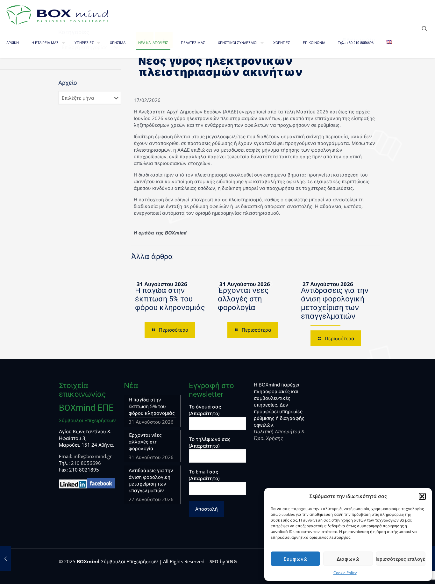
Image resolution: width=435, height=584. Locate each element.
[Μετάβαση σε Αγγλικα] (389, 43)
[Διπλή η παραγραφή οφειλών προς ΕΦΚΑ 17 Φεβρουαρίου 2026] (5, 558)
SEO (214, 561)
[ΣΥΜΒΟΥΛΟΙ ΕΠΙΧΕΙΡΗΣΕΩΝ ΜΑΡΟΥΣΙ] (57, 14)
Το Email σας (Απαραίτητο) (204, 474)
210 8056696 (86, 463)
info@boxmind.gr (93, 456)
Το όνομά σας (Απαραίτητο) (205, 409)
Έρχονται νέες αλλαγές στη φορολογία (243, 299)
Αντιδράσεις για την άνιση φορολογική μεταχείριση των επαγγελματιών (334, 303)
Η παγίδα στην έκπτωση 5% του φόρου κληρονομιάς (170, 299)
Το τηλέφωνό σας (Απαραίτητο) (210, 442)
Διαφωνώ (348, 559)
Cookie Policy (345, 572)
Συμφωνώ (295, 559)
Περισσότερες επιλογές (400, 559)
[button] (422, 496)
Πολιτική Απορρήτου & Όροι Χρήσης (279, 434)
